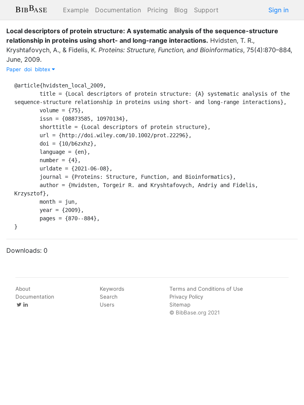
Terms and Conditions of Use (206, 289)
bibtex (43, 69)
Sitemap (179, 304)
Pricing (157, 10)
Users (107, 304)
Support (206, 10)
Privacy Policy (186, 296)
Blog (181, 10)
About (22, 289)
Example (76, 10)
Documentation (118, 10)
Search (109, 296)
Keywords (112, 289)
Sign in (278, 10)
